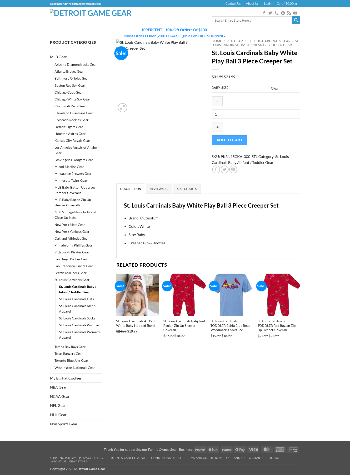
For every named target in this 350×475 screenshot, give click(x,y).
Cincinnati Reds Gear (70, 106)
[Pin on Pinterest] (233, 169)
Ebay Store (78, 461)
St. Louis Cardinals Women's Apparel (79, 334)
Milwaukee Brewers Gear (73, 173)
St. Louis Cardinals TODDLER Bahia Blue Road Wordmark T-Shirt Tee (230, 325)
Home (217, 41)
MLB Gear (58, 56)
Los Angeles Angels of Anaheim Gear (77, 150)
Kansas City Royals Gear (72, 140)
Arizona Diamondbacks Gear (76, 64)
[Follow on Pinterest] (283, 13)
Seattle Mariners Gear (71, 273)
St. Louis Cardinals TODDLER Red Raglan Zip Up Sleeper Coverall (277, 325)
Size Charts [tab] (187, 189)
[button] (267, 3)
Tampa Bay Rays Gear (70, 347)
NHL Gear (58, 414)
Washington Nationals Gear (75, 368)
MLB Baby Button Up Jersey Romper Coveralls (75, 190)
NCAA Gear (60, 396)
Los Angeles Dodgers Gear (74, 160)
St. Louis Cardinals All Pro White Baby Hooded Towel (135, 323)
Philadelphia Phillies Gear (74, 245)
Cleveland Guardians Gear (74, 113)
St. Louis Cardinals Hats (76, 299)
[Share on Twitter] (225, 169)
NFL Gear (58, 405)
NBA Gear (58, 387)
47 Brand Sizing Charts (244, 458)
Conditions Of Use (166, 458)
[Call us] (277, 13)
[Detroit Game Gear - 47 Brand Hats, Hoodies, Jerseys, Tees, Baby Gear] (93, 17)
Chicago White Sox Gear (72, 99)
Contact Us (233, 3)
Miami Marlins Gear (69, 167)
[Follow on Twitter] (270, 13)
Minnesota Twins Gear (71, 180)
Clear (275, 88)
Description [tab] (130, 189)
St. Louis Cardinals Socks (77, 318)
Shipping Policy (63, 458)
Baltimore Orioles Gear (72, 78)
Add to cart (229, 140)
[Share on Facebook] (216, 169)
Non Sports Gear (63, 424)
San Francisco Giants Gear (74, 266)
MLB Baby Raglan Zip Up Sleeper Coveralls (73, 202)
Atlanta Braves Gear (69, 71)
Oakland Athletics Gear (72, 238)
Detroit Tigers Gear (69, 127)
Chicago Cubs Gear (69, 92)
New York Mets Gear (70, 225)
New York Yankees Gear (72, 231)
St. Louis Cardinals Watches (79, 325)
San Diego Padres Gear (71, 259)
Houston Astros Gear (70, 134)
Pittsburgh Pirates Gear (72, 252)
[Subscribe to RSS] (289, 13)
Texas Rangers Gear (69, 354)
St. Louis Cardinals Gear (72, 280)
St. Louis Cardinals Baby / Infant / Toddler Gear (77, 289)
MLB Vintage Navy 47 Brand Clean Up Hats (75, 214)
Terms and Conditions (203, 458)
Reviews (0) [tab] (159, 189)
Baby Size (220, 88)
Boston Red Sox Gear (70, 85)
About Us (252, 3)
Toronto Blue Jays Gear (71, 360)
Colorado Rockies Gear (72, 120)
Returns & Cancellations (127, 458)
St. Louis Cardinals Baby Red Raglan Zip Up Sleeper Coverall (184, 325)
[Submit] (296, 20)
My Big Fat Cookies (66, 378)
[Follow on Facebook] (264, 13)
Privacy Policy (91, 458)
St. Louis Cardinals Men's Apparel (77, 308)
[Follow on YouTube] (295, 13)
